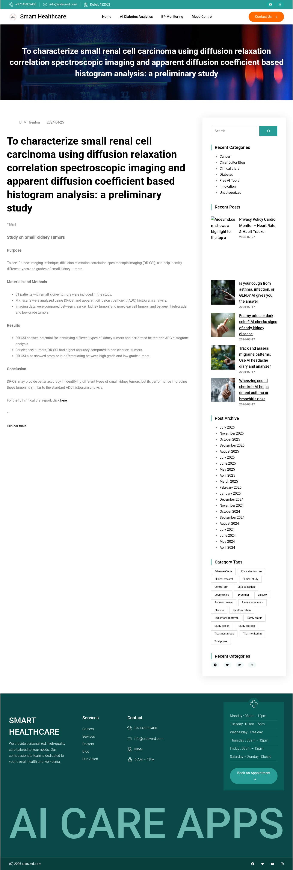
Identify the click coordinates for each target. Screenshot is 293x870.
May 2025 (227, 469)
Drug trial (243, 594)
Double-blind (221, 594)
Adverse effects (223, 571)
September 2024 (232, 517)
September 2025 (232, 445)
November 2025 (232, 433)
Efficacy (262, 594)
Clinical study (250, 579)
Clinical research (224, 579)
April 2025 (227, 475)
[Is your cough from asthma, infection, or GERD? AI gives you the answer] (223, 293)
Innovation (228, 186)
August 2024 (229, 523)
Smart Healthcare (43, 16)
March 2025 (229, 481)
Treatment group (224, 633)
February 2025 (231, 487)
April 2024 (227, 547)
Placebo (219, 610)
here (63, 400)
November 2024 (232, 505)
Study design (222, 625)
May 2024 (227, 541)
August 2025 (229, 451)
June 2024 (228, 535)
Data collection (246, 586)
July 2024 (227, 529)
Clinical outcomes (251, 571)
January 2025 (230, 493)
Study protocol (247, 625)
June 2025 (228, 463)
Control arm (221, 586)
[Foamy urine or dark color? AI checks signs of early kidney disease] (223, 326)
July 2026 (227, 427)
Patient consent (223, 602)
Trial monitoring (252, 633)
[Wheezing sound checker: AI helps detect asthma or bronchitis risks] (223, 391)
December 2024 (231, 499)
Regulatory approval (226, 617)
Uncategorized (230, 192)
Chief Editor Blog (232, 162)
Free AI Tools (229, 180)
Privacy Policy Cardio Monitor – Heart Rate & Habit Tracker (257, 225)
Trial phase (220, 641)
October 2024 (230, 511)
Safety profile (254, 617)
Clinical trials (16, 426)
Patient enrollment (252, 602)
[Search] (268, 131)
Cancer (225, 156)
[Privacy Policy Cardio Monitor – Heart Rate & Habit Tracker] (223, 246)
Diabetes (226, 174)
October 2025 (230, 439)
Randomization (242, 610)
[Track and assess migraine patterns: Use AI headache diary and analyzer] (223, 358)
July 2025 (227, 457)
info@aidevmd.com (63, 4)
